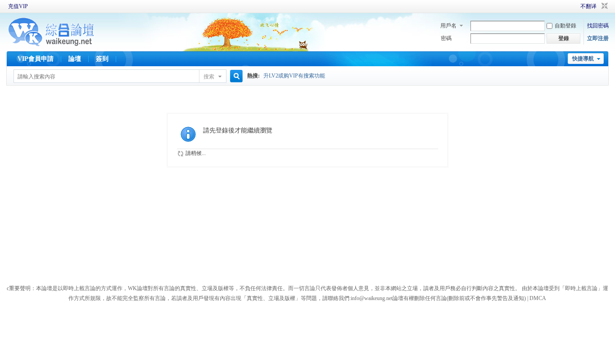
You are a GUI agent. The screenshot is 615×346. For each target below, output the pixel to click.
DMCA (537, 298)
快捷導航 (583, 58)
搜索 (208, 76)
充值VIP (18, 6)
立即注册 (598, 38)
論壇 (74, 58)
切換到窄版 (603, 6)
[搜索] (235, 76)
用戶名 (448, 26)
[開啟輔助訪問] (567, 6)
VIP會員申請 (36, 58)
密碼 (446, 38)
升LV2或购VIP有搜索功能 (294, 76)
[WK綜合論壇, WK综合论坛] (51, 45)
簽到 (102, 58)
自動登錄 (565, 26)
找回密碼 (598, 26)
